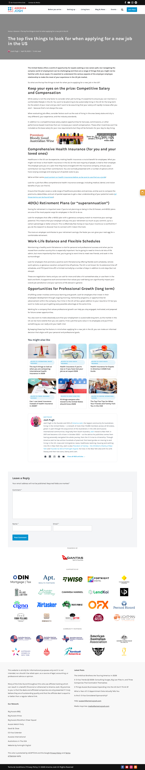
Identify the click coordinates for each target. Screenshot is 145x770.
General (16, 31)
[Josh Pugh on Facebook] (59, 457)
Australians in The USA (17, 741)
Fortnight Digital (24, 745)
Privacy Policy (55, 753)
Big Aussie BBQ (14, 711)
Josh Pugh (15, 51)
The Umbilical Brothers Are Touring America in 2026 (95, 675)
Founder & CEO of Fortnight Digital (64, 449)
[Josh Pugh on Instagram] (54, 457)
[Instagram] (132, 2)
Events (113, 9)
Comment (17, 490)
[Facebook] (125, 2)
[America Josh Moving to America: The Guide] (17, 9)
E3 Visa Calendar (15, 733)
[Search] (122, 10)
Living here (85, 9)
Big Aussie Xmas (15, 716)
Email (56, 524)
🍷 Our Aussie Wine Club (16, 2)
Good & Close (13, 728)
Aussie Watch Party (16, 724)
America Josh (77, 423)
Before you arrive (54, 9)
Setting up (71, 9)
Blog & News (100, 9)
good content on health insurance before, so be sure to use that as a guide (75, 177)
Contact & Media (34, 2)
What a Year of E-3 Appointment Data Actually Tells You (96, 691)
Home (10, 31)
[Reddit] (136, 2)
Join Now (132, 10)
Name (15, 524)
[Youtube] (129, 2)
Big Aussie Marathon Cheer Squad (22, 720)
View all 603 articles (76, 456)
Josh (92, 432)
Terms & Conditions (16, 767)
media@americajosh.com (98, 706)
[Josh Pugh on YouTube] (63, 457)
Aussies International (17, 737)
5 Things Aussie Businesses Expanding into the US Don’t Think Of (101, 687)
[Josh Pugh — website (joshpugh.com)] (45, 457)
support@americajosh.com (90, 701)
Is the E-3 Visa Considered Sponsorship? (91, 695)
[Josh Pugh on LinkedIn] (50, 457)
